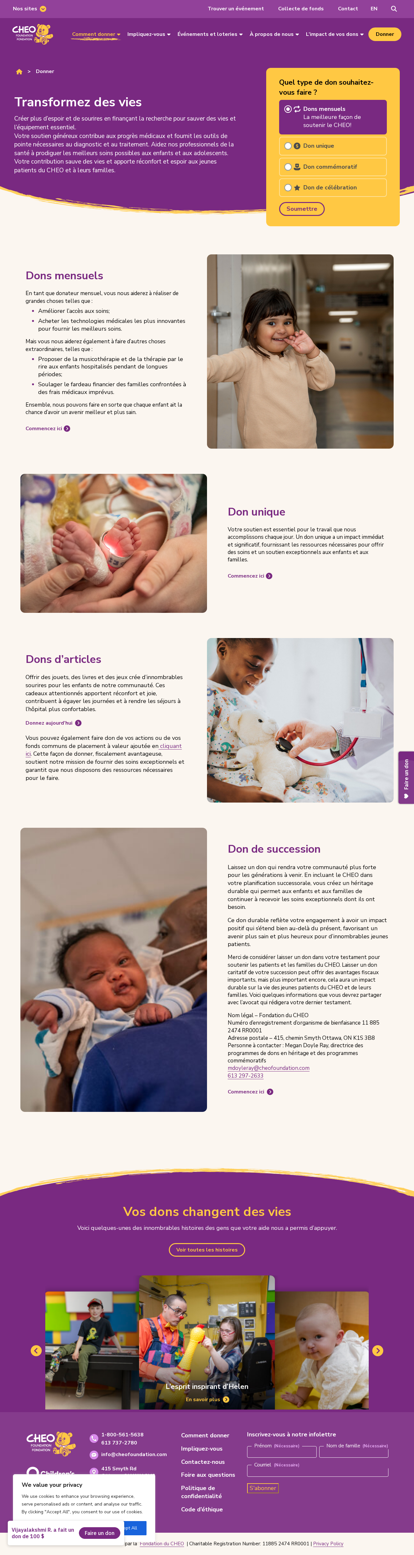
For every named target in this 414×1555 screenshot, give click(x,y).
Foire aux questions (208, 1475)
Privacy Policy (328, 1543)
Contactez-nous (203, 1462)
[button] (374, 9)
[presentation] (32, 34)
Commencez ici (43, 429)
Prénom (263, 1446)
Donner (385, 34)
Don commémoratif (330, 167)
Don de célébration (330, 187)
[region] (84, 1508)
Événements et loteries (207, 34)
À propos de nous (272, 34)
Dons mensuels (332, 117)
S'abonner (263, 1488)
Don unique (318, 146)
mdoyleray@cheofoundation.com (269, 1068)
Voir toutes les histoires (207, 1249)
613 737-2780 (119, 1442)
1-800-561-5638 (122, 1434)
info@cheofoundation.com (134, 1454)
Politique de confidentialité (201, 1492)
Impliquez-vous (146, 34)
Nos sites (25, 8)
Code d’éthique (202, 1509)
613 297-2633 (246, 1076)
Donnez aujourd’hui (49, 723)
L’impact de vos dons (332, 34)
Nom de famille (343, 1446)
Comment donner (93, 34)
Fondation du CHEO (162, 1543)
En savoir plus (202, 1400)
